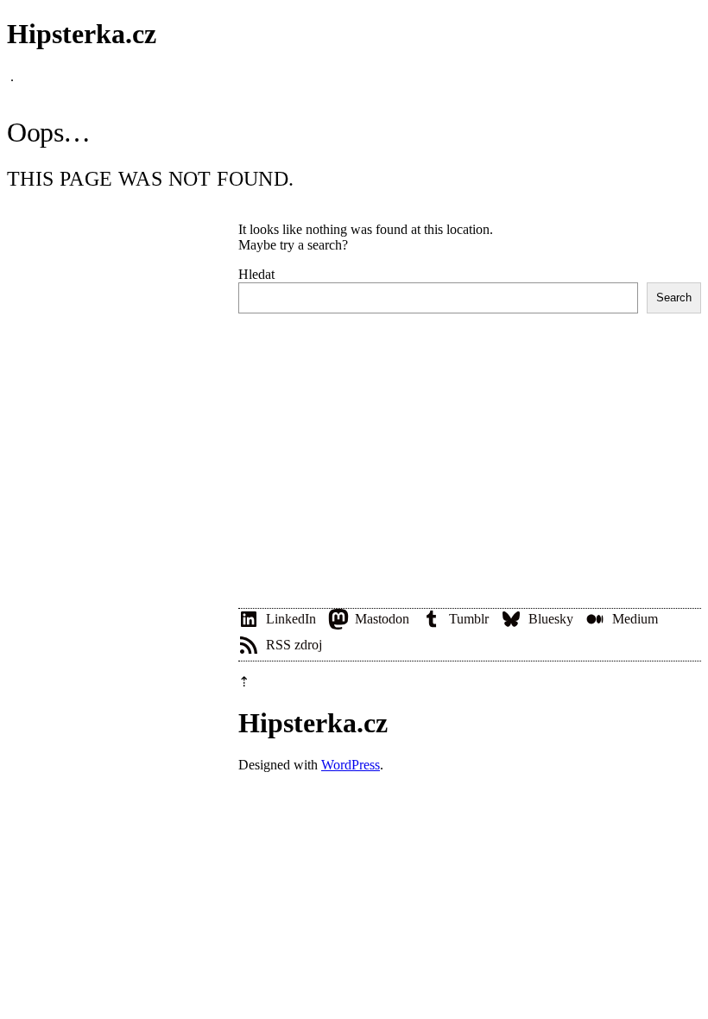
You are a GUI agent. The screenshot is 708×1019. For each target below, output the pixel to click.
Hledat (256, 274)
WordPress (350, 764)
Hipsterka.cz (81, 33)
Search (674, 297)
